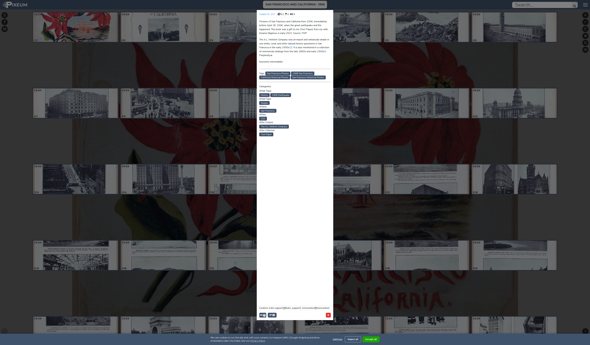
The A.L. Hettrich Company (274, 126)
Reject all (353, 339)
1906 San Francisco (303, 73)
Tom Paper (266, 134)
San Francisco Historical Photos (308, 77)
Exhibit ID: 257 (267, 14)
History (264, 95)
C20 (263, 118)
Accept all (371, 339)
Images (264, 102)
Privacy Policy (257, 340)
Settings (337, 339)
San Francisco (268, 110)
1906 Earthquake (280, 95)
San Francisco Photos (278, 73)
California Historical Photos (274, 77)
